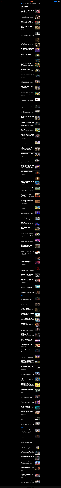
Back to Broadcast (34, 3)
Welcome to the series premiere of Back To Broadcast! (27, 12)
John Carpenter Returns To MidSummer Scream (27, 328)
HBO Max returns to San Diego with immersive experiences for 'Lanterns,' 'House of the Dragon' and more (26, 245)
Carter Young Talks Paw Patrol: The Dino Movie (27, 64)
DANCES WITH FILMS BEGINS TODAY (26, 339)
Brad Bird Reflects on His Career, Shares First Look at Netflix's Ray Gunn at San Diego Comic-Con (27, 142)
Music (25, 3)
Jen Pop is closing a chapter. (24, 458)
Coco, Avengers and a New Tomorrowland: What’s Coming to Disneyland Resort (27, 49)
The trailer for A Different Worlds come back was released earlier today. (27, 45)
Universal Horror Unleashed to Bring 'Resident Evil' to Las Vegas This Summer (27, 262)
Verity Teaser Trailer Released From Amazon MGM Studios (27, 468)
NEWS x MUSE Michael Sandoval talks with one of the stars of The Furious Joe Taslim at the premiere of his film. (27, 397)
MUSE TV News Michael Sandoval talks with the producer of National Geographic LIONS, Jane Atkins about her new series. (27, 28)
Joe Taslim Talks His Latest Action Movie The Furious (27, 395)
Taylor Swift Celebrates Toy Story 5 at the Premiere (27, 378)
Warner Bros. (22, 436)
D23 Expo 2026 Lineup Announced (26, 222)
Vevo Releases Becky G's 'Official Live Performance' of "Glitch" (26, 16)
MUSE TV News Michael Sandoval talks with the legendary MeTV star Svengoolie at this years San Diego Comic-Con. (27, 118)
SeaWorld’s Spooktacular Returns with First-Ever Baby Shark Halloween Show (27, 92)
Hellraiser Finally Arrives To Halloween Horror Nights (27, 297)
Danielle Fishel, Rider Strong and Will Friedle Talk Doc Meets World (27, 412)
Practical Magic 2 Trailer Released (26, 308)
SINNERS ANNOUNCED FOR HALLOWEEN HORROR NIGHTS (27, 435)
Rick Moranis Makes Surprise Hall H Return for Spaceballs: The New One (27, 148)
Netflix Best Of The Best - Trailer (26, 21)
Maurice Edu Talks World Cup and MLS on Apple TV (27, 429)
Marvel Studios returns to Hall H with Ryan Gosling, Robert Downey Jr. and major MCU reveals (27, 135)
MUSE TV (23, 29)
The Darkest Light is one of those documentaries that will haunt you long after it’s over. (27, 40)
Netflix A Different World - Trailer (26, 43)
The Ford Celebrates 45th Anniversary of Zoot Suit (27, 228)
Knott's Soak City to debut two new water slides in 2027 (27, 129)
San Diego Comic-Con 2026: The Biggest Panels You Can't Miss (27, 217)
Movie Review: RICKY (24, 323)
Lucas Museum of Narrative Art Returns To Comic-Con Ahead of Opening (27, 251)
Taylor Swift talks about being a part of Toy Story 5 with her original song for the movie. (27, 380)
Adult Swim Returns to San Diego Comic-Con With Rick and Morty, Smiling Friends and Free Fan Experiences (27, 160)
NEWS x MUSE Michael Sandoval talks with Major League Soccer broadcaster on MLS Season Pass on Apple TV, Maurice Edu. (27, 431)
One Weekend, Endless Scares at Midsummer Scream (26, 98)
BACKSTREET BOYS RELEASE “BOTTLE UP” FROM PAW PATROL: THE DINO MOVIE (27, 361)
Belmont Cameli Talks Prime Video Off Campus (26, 372)
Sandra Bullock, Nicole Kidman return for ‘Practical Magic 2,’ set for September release (27, 309)
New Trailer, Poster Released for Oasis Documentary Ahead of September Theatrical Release (26, 33)
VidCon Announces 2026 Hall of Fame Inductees (26, 401)
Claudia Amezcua (24, 51)
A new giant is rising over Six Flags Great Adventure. (26, 315)
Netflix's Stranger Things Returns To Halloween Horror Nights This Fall (26, 349)
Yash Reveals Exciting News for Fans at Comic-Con (27, 154)
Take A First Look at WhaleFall (25, 406)
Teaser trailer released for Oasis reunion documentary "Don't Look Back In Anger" (27, 274)
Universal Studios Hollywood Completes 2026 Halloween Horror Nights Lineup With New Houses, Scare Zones (27, 81)
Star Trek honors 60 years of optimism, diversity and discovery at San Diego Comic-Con (27, 111)
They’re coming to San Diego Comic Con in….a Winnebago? (27, 201)
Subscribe (56, 1)
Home (21, 3)
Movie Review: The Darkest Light (26, 38)
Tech (30, 3)
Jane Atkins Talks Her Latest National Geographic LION (26, 27)
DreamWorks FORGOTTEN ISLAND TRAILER (27, 318)
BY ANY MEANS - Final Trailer (25, 69)
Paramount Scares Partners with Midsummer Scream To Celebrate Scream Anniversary (27, 194)
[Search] (51, 1)
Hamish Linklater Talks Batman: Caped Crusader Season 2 (27, 87)
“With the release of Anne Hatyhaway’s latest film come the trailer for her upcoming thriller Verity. (27, 469)
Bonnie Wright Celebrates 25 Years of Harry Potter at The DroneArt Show (27, 355)
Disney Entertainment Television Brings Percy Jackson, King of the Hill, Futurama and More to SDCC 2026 (27, 188)
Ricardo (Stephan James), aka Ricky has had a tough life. (27, 324)
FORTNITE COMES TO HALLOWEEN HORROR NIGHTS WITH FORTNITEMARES (27, 166)
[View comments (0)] (25, 19)
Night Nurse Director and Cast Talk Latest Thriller (27, 233)
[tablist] (24, 8)
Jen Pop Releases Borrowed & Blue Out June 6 (27, 457)
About (39, 3)
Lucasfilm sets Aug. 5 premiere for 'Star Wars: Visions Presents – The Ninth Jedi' (27, 280)
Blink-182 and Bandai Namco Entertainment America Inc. (27, 207)
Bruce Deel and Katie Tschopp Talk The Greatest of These (27, 475)
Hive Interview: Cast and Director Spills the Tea (27, 480)
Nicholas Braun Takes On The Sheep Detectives (26, 462)
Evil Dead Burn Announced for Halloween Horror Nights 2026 (27, 172)
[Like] (21, 19)
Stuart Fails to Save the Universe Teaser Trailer (27, 440)
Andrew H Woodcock (24, 203)
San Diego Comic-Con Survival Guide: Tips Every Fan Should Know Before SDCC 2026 (27, 211)
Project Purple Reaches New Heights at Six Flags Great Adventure (27, 314)
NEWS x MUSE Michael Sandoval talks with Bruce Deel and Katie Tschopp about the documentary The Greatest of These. (27, 476)
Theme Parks (28, 3)
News (23, 3)
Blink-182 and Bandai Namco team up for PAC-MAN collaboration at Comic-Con (27, 206)
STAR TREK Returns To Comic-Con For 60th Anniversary (27, 239)
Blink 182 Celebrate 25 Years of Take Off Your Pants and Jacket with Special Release (27, 367)
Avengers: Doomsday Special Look (26, 54)
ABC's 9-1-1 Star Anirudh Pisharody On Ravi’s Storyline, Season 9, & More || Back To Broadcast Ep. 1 (27, 11)
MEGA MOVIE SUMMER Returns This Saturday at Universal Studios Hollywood (27, 384)
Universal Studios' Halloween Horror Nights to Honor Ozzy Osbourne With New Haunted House (27, 123)
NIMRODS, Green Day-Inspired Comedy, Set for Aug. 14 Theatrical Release (27, 446)
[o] (37, 11)
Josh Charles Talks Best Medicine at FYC (27, 451)
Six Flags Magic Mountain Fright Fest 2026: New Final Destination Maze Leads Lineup (27, 74)
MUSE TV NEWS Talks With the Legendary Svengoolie (27, 117)
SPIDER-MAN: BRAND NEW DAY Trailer (27, 344)
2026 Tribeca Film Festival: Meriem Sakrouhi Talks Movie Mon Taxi (26, 422)
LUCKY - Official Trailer (24, 417)
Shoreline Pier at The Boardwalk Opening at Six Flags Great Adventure (27, 285)
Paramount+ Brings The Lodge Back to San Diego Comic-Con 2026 (27, 182)
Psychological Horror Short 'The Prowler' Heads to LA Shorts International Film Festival (27, 268)
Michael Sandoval (24, 71)
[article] (30, 12)
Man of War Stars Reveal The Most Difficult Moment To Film (27, 303)
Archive (37, 3)
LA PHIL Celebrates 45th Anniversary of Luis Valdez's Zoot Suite (27, 334)
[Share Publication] (53, 1)
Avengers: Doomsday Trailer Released (26, 177)
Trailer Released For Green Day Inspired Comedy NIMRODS (27, 390)
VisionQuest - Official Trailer (25, 59)
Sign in (59, 1)
